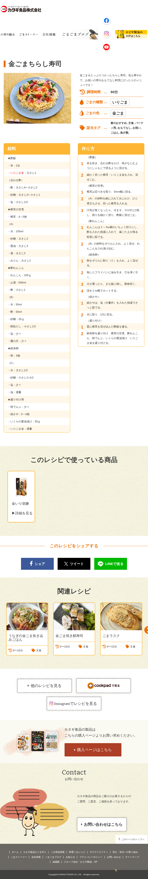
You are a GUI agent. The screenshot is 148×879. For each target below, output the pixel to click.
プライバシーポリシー (91, 857)
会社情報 (36, 857)
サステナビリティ (99, 852)
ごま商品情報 (58, 852)
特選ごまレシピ (77, 852)
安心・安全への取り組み (125, 852)
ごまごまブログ (53, 857)
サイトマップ (132, 857)
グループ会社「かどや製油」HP (80, 862)
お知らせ (70, 857)
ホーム (15, 852)
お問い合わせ (114, 857)
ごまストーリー (19, 857)
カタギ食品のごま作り (34, 852)
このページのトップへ (132, 839)
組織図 (56, 862)
